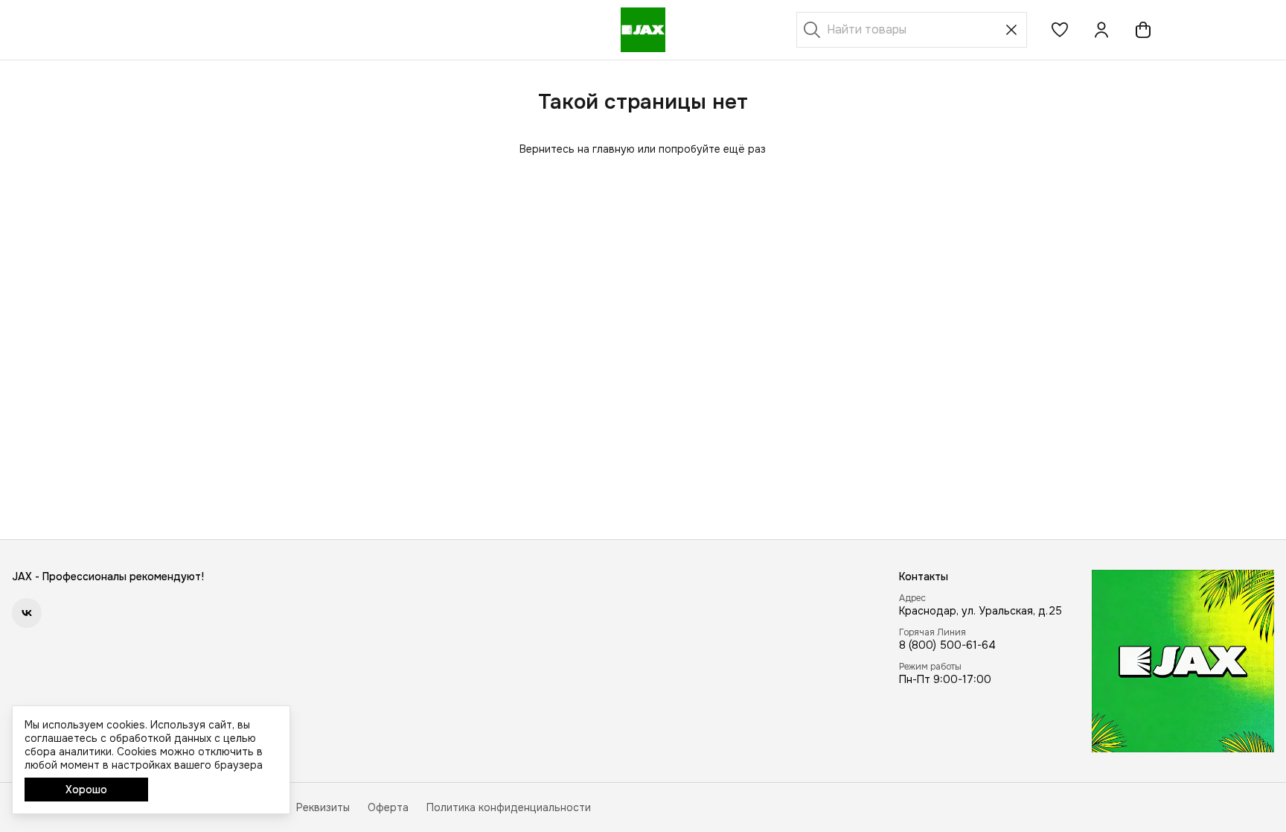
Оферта (388, 807)
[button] (1060, 30)
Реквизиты (323, 807)
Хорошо (86, 789)
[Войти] (1101, 30)
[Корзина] (1143, 30)
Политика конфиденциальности (508, 807)
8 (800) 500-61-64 (947, 645)
